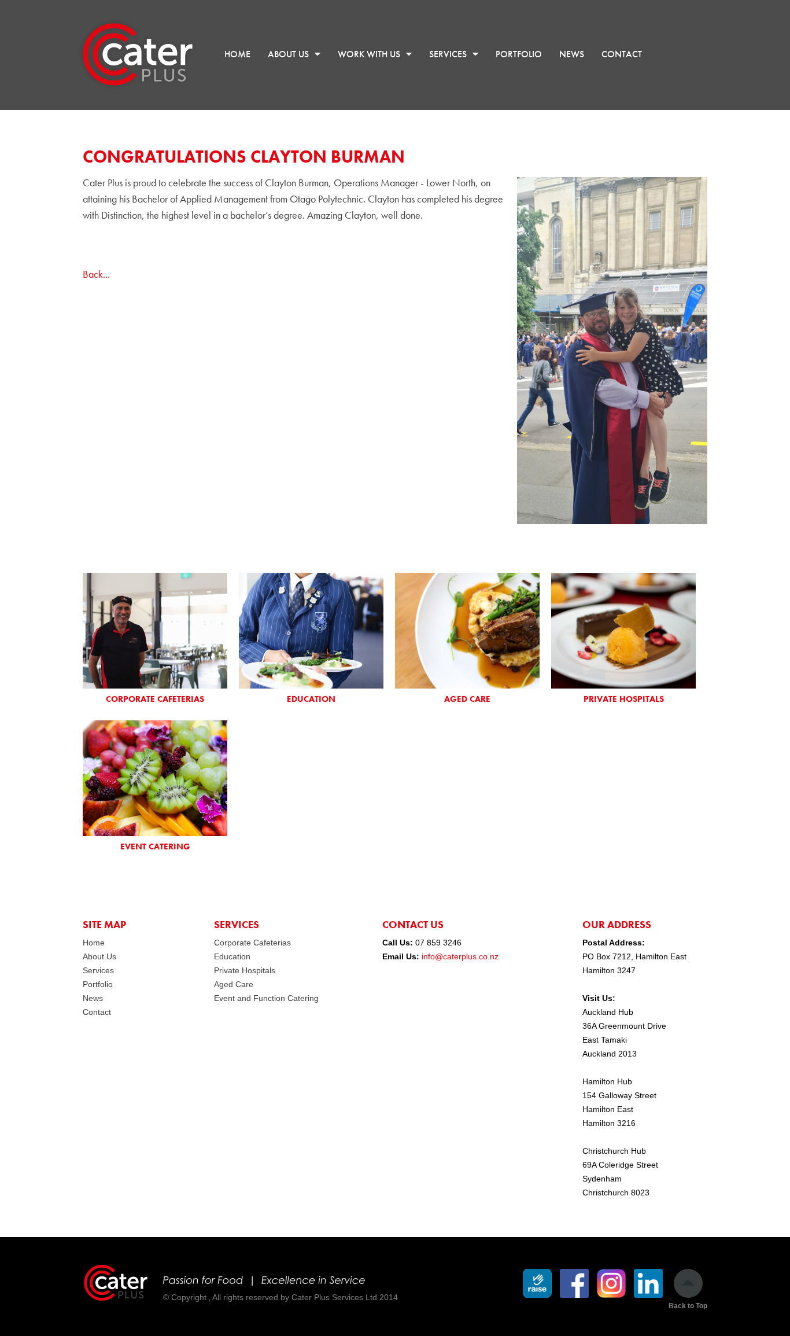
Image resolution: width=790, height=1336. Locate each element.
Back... (96, 274)
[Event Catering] (155, 778)
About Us (99, 956)
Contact (97, 1012)
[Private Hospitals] (623, 631)
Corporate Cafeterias (252, 942)
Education (232, 956)
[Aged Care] (467, 631)
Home (94, 942)
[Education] (311, 631)
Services (98, 970)
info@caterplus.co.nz (460, 956)
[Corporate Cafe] (155, 631)
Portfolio (98, 984)
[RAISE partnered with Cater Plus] (537, 1283)
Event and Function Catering (266, 998)
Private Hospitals (244, 970)
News (93, 998)
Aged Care (233, 984)
